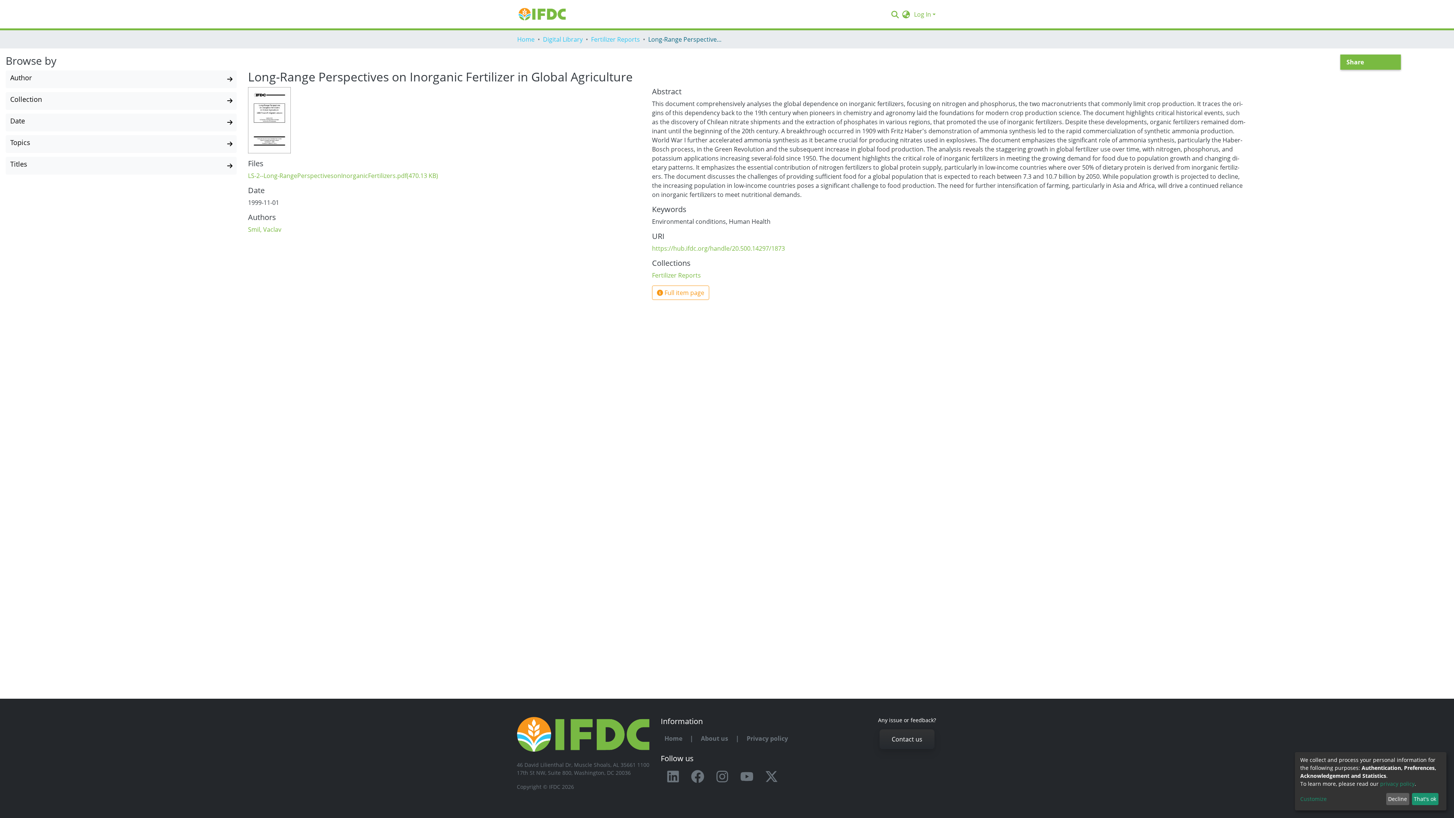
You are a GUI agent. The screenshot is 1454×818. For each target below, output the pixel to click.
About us (714, 738)
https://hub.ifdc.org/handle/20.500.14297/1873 (718, 248)
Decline (1397, 798)
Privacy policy (767, 738)
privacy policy (1397, 783)
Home (526, 39)
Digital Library (563, 39)
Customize (1313, 798)
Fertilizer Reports (615, 39)
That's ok (1425, 798)
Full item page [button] (683, 293)
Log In (922, 14)
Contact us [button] (907, 739)
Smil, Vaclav (264, 229)
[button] (906, 14)
